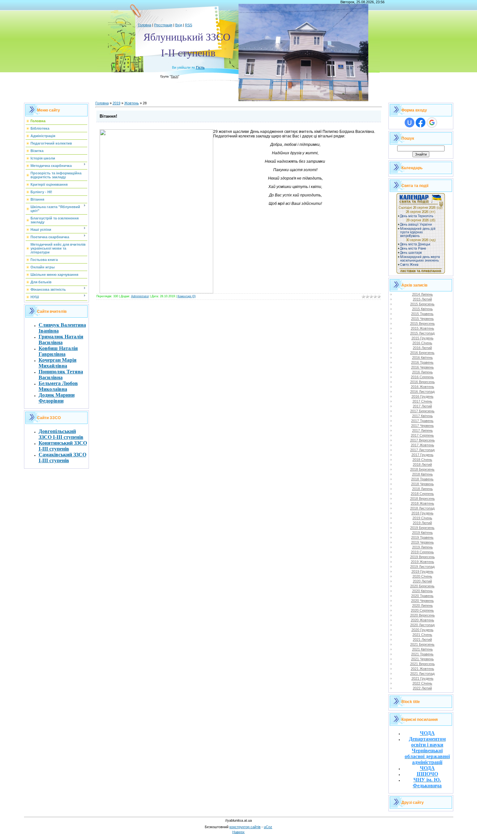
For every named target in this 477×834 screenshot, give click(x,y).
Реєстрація (163, 25)
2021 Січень (422, 635)
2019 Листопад (422, 567)
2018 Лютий (422, 464)
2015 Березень (422, 304)
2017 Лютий (422, 406)
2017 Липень (422, 430)
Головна (144, 25)
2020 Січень (422, 576)
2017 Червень (422, 426)
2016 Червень (422, 367)
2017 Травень (422, 421)
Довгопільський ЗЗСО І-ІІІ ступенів (61, 434)
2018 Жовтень (422, 503)
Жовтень (131, 103)
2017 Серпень (422, 435)
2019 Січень (422, 518)
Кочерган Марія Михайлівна (58, 363)
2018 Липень (422, 489)
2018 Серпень (422, 494)
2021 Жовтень (422, 669)
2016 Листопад (422, 392)
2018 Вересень (422, 498)
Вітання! (108, 116)
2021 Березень (422, 644)
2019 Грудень (422, 571)
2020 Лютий (422, 581)
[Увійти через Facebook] (420, 122)
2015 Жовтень (422, 328)
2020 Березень (422, 586)
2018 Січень (422, 460)
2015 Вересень (422, 323)
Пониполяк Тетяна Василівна (61, 374)
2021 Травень (422, 654)
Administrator (140, 296)
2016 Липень (422, 372)
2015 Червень (422, 319)
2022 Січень (422, 683)
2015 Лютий (422, 299)
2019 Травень (422, 537)
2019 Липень (422, 547)
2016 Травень (422, 362)
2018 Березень (422, 469)
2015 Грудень (422, 338)
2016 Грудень (422, 396)
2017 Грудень (422, 455)
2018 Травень (422, 479)
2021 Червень (422, 659)
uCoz (268, 827)
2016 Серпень (422, 377)
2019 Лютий (422, 523)
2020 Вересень (422, 615)
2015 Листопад (422, 333)
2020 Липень (422, 605)
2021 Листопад (422, 673)
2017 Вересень (422, 440)
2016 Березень (422, 353)
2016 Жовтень (422, 387)
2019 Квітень (422, 532)
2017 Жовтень (422, 445)
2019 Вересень (422, 557)
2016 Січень (422, 343)
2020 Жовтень (422, 620)
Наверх (238, 832)
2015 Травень (422, 314)
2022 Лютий (422, 688)
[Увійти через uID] (409, 122)
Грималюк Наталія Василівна (61, 339)
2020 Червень (422, 601)
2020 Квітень (422, 591)
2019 (116, 103)
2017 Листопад (422, 450)
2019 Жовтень (422, 562)
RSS (188, 25)
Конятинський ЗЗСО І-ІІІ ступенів (63, 446)
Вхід (178, 25)
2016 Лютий (422, 348)
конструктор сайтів (245, 827)
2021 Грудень (422, 678)
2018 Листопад (422, 508)
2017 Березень (422, 411)
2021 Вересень (422, 664)
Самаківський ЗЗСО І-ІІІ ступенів (62, 457)
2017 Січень (422, 401)
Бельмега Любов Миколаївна (58, 386)
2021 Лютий (422, 639)
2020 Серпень (422, 610)
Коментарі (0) (186, 296)
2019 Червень (422, 542)
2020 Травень (422, 596)
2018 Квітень (422, 474)
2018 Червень (422, 484)
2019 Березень (422, 528)
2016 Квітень (422, 357)
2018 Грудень (422, 513)
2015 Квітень (422, 309)
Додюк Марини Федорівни (57, 398)
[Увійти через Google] (432, 122)
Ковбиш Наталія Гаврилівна (58, 351)
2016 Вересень (422, 382)
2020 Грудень (422, 630)
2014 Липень (422, 294)
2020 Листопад (422, 625)
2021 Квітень (422, 649)
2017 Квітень (422, 416)
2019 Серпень (422, 552)
